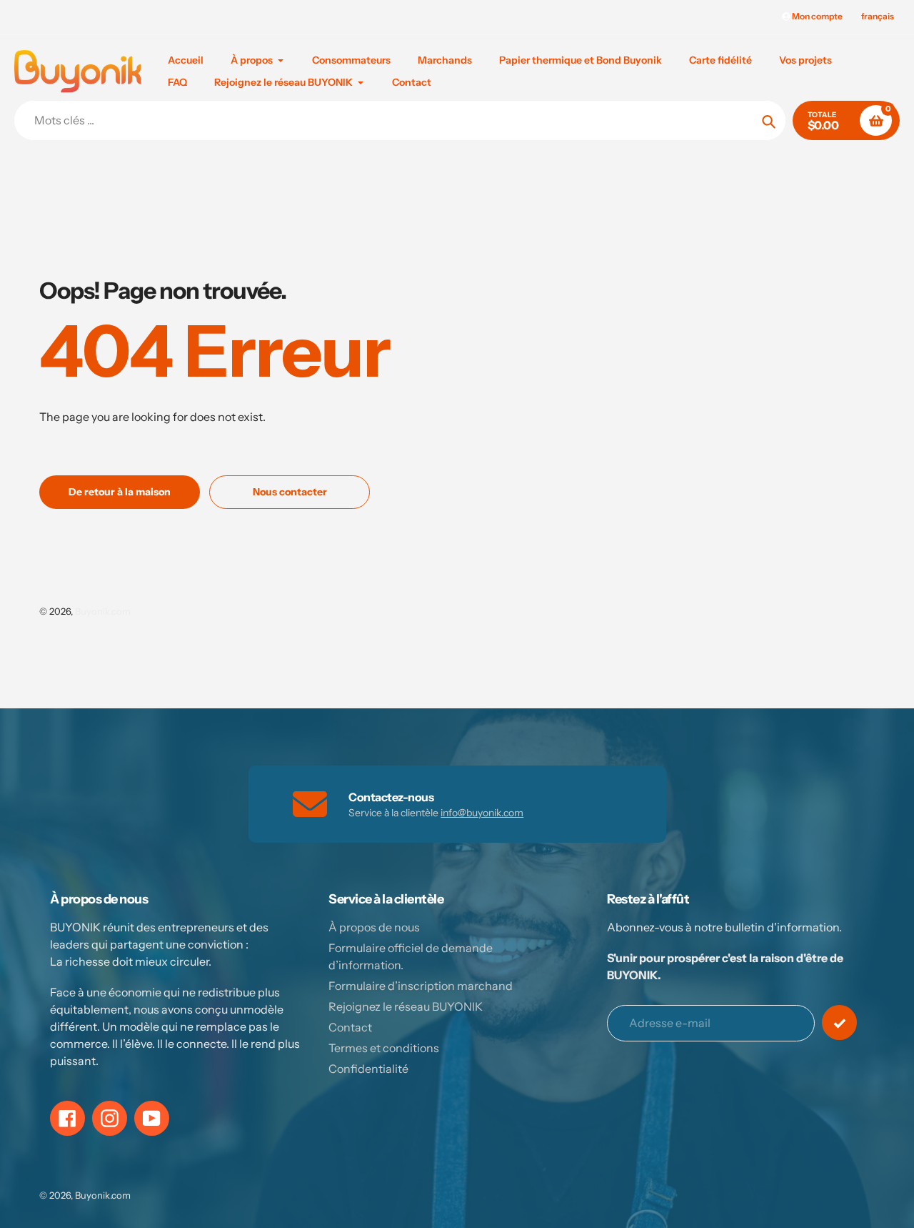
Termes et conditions (383, 1048)
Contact (350, 1027)
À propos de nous (374, 927)
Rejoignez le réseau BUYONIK (405, 1006)
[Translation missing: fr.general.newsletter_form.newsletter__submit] (839, 1022)
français (877, 16)
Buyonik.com (103, 611)
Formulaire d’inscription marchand (420, 986)
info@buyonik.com (482, 812)
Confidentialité (368, 1068)
